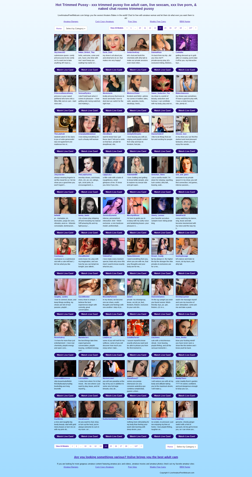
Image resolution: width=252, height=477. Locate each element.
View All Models (116, 28)
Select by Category (75, 28)
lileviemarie (107, 93)
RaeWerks (58, 419)
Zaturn (129, 297)
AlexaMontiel (83, 256)
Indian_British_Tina (86, 52)
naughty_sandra (61, 297)
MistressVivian (133, 93)
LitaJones (155, 337)
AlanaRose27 (132, 378)
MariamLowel (108, 378)
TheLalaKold (59, 134)
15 (165, 28)
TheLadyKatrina (85, 175)
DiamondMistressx (62, 378)
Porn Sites (132, 21)
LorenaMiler (83, 378)
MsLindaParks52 (110, 297)
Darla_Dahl (107, 52)
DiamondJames (157, 297)
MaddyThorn (181, 378)
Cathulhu (179, 52)
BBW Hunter (185, 21)
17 (176, 28)
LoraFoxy (180, 419)
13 (155, 28)
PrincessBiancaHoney (63, 93)
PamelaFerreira (157, 378)
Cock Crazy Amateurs (104, 21)
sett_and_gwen (182, 175)
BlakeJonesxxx (182, 93)
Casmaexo (58, 256)
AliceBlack (107, 134)
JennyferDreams (134, 134)
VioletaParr (107, 256)
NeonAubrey (59, 337)
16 (170, 28)
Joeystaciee (59, 175)
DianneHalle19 (157, 134)
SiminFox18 (181, 215)
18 (181, 28)
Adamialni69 (132, 175)
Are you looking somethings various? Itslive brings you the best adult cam (126, 457)
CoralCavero (83, 419)
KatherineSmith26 (110, 419)
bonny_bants (83, 215)
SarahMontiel (83, 297)
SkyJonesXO (59, 52)
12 (150, 28)
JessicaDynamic (110, 215)
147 (190, 28)
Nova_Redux (181, 337)
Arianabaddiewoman (87, 134)
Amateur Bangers (71, 21)
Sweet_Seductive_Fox (160, 93)
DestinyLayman (182, 297)
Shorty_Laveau (157, 215)
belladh (57, 215)
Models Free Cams (158, 21)
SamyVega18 (156, 419)
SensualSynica (84, 93)
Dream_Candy (157, 256)
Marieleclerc (83, 337)
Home (59, 28)
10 (140, 28)
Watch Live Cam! (65, 70)
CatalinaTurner (133, 337)
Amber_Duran (133, 419)
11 (145, 28)
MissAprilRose (133, 215)
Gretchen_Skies (158, 175)
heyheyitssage (182, 256)
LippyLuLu (107, 175)
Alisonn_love (181, 134)
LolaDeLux (107, 337)
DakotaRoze (156, 52)
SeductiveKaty (133, 52)
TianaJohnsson (133, 256)
